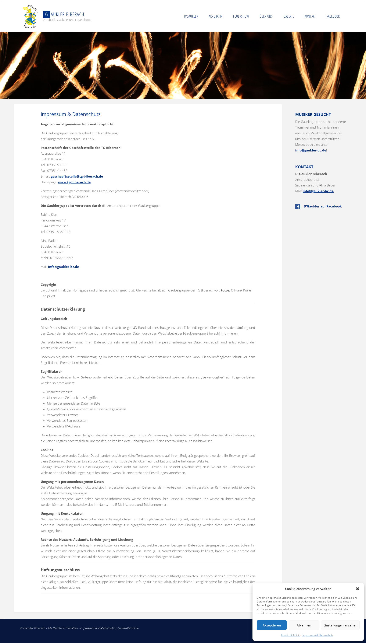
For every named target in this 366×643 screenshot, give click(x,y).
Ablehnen (304, 625)
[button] (357, 589)
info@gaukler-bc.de (63, 267)
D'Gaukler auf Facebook (321, 206)
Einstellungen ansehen (340, 625)
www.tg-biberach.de (74, 182)
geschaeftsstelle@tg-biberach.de (77, 176)
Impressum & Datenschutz (317, 635)
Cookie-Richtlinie (290, 635)
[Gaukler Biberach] (30, 16)
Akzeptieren (272, 625)
